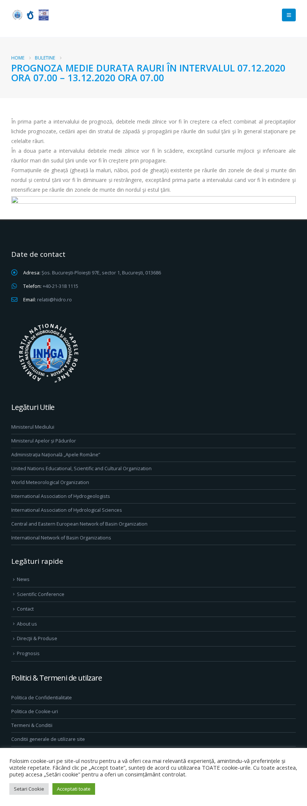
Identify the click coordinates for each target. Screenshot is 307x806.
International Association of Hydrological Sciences (66, 510)
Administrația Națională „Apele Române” (55, 454)
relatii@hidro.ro (54, 299)
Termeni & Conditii (31, 725)
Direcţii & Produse (37, 638)
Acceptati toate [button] (74, 788)
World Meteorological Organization (50, 482)
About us (27, 624)
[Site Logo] (30, 15)
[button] (289, 15)
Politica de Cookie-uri (34, 711)
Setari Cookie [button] (29, 788)
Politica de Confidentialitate (41, 697)
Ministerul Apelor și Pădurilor (43, 441)
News (23, 579)
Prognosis (28, 653)
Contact (25, 609)
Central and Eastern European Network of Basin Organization (79, 524)
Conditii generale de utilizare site (48, 739)
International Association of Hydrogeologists (60, 496)
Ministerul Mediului (32, 427)
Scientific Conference (40, 594)
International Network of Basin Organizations (61, 538)
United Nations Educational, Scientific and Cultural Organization (81, 468)
